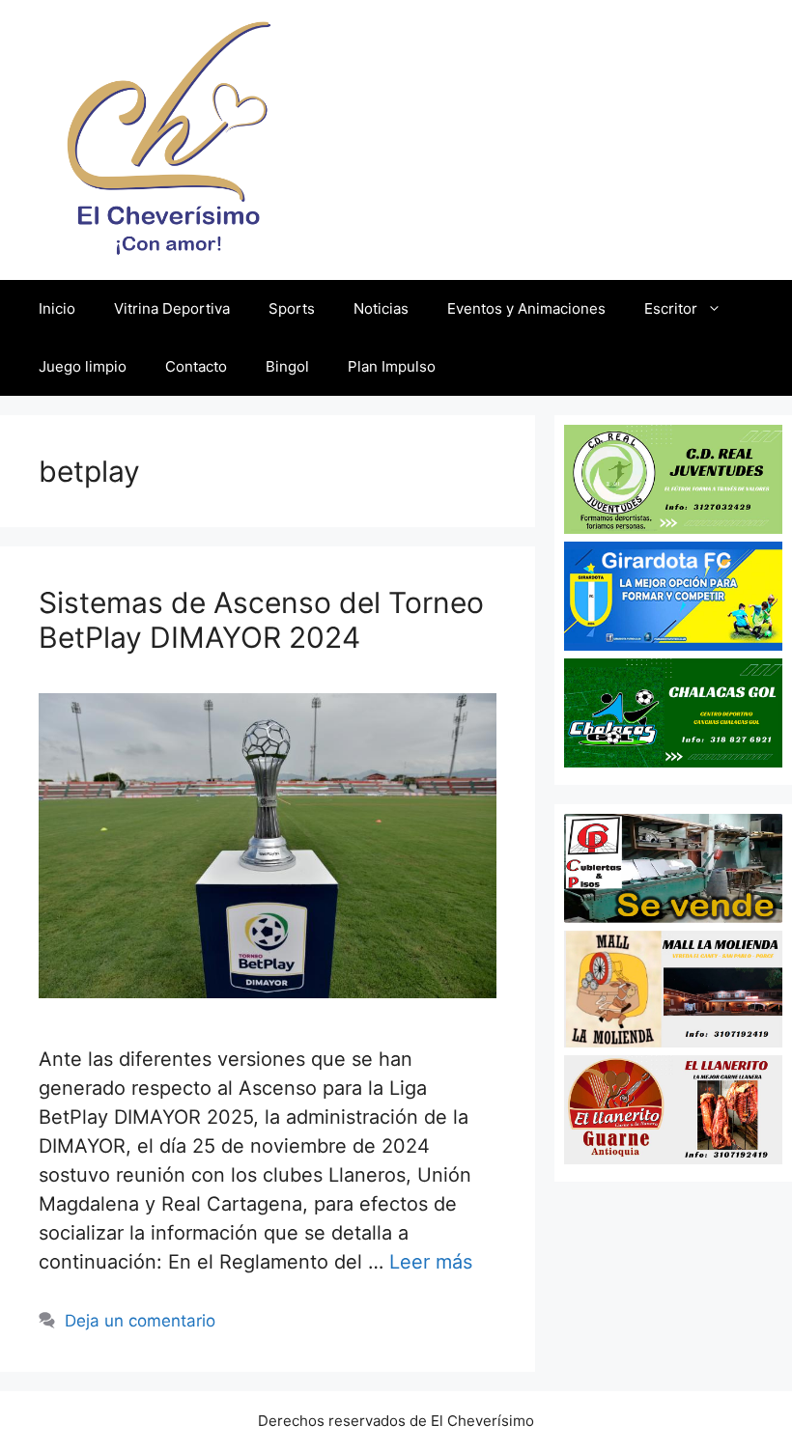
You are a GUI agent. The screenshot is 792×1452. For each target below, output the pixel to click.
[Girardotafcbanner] (673, 644)
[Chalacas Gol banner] (673, 760)
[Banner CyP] (673, 916)
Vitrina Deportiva (172, 308)
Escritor (670, 308)
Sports (292, 308)
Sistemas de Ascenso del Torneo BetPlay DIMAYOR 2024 (261, 620)
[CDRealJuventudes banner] (673, 527)
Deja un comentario (140, 1320)
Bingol (287, 366)
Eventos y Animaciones (526, 308)
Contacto (196, 366)
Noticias (381, 308)
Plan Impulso (392, 366)
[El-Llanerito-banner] (673, 1157)
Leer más (430, 1261)
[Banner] (673, 1040)
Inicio (57, 308)
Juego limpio (83, 366)
